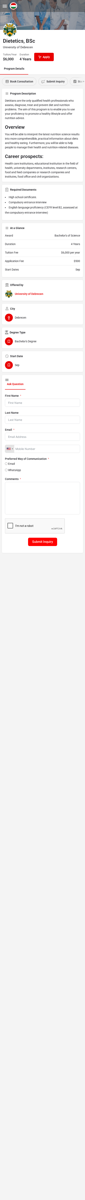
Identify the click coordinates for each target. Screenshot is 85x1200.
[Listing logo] (10, 30)
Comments (12, 479)
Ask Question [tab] (15, 384)
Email (8, 429)
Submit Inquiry (42, 542)
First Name (12, 395)
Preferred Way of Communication (26, 458)
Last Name (12, 412)
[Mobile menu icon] (5, 6)
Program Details (14, 68)
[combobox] (9, 449)
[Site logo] (13, 6)
